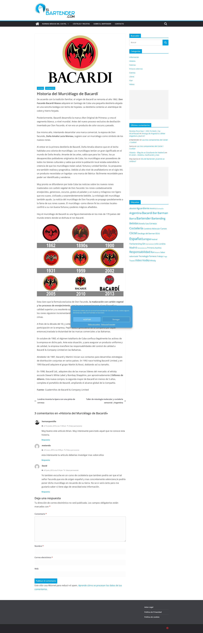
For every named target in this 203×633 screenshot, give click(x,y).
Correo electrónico (44, 557)
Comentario (41, 514)
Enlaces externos (136, 69)
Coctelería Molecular (151, 228)
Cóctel (133, 233)
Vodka (146, 260)
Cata (147, 223)
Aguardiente (143, 208)
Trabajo (160, 256)
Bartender (143, 218)
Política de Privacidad (108, 324)
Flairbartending (135, 244)
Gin (143, 243)
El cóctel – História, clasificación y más (144, 155)
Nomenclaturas (142, 248)
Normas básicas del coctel (54, 24)
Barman (163, 213)
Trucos (132, 260)
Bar (155, 213)
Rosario (157, 252)
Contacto (119, 24)
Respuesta (46, 440)
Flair (131, 80)
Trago (165, 256)
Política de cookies (94, 324)
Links (156, 244)
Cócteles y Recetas (81, 24)
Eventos (132, 73)
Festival (154, 239)
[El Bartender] (37, 24)
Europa (146, 239)
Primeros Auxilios (154, 248)
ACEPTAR (87, 319)
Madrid (133, 247)
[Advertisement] (148, 104)
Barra (132, 218)
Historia (40, 88)
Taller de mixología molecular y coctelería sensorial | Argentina (104, 401)
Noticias (132, 65)
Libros (131, 76)
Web (37, 568)
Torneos (152, 256)
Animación (160, 208)
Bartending (158, 218)
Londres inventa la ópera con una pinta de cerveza (56, 401)
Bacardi (147, 213)
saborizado (133, 256)
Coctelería (136, 228)
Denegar (116, 319)
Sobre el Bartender (102, 24)
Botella (142, 223)
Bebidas (134, 223)
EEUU (157, 233)
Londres (162, 244)
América (153, 208)
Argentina (135, 213)
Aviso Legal (148, 607)
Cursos (163, 228)
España (135, 238)
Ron (153, 252)
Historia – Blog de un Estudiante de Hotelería (147, 152)
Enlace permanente (75, 426)
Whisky (153, 260)
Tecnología (143, 256)
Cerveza (153, 223)
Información (50, 88)
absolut (132, 208)
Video (138, 260)
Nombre (39, 546)
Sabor (162, 252)
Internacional (150, 244)
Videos (132, 84)
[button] (67, 23)
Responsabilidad (139, 252)
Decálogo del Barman (146, 233)
